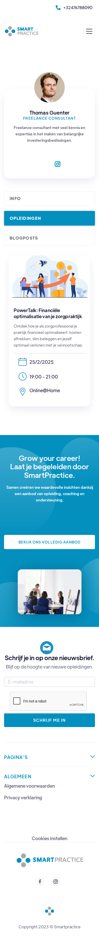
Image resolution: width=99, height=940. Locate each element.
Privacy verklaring (23, 797)
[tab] (49, 198)
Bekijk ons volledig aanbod (49, 542)
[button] (89, 31)
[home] (23, 31)
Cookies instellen (49, 838)
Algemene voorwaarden (29, 786)
